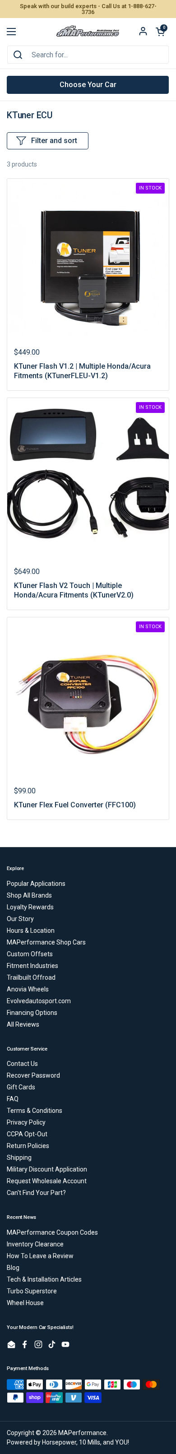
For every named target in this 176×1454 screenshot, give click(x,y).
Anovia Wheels (28, 989)
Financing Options (32, 1012)
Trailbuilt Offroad (31, 977)
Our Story (20, 918)
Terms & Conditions (34, 1110)
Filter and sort (54, 140)
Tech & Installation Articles (44, 1279)
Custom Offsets (30, 954)
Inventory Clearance (35, 1244)
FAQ (13, 1098)
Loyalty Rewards (30, 907)
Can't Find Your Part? (36, 1192)
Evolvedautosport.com (39, 1001)
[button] (160, 32)
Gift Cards (21, 1087)
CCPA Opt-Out (27, 1134)
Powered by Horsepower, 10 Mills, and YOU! (68, 1442)
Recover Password (33, 1075)
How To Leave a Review (40, 1256)
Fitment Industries (32, 965)
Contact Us (22, 1063)
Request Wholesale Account (47, 1181)
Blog (13, 1267)
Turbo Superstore (32, 1291)
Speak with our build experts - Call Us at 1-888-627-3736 (88, 9)
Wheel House (25, 1302)
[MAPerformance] (88, 31)
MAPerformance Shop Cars (46, 942)
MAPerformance (82, 1432)
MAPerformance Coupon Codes (52, 1232)
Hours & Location (31, 930)
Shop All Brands (29, 895)
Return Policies (28, 1145)
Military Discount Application (47, 1169)
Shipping (19, 1157)
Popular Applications (36, 883)
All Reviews (23, 1024)
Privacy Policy (26, 1122)
